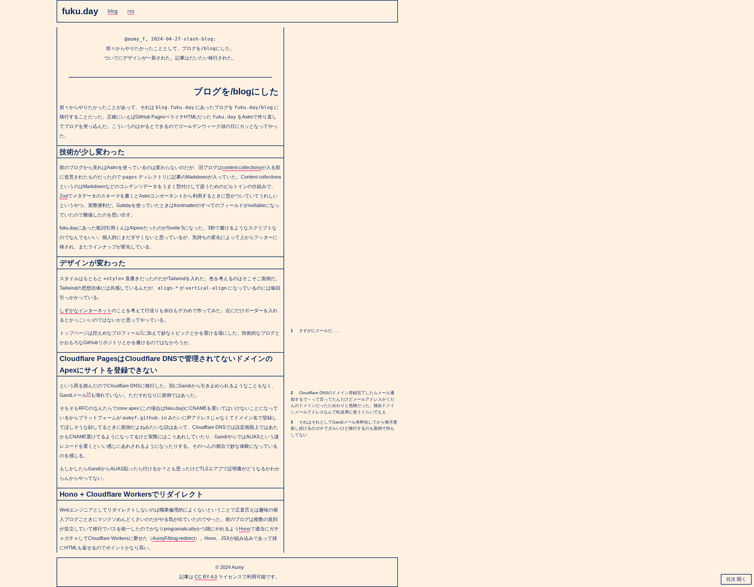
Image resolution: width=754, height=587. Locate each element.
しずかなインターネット (86, 310)
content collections (241, 167)
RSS (130, 11)
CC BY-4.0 (206, 576)
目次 (731, 579)
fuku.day (80, 11)
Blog (113, 11)
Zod (64, 195)
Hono (244, 528)
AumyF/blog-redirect (173, 538)
